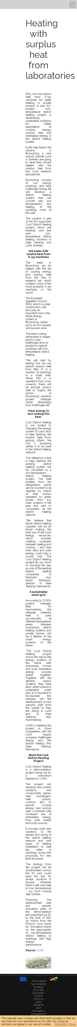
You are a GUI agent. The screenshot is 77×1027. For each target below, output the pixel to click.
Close (72, 1024)
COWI (40, 950)
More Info (60, 1024)
